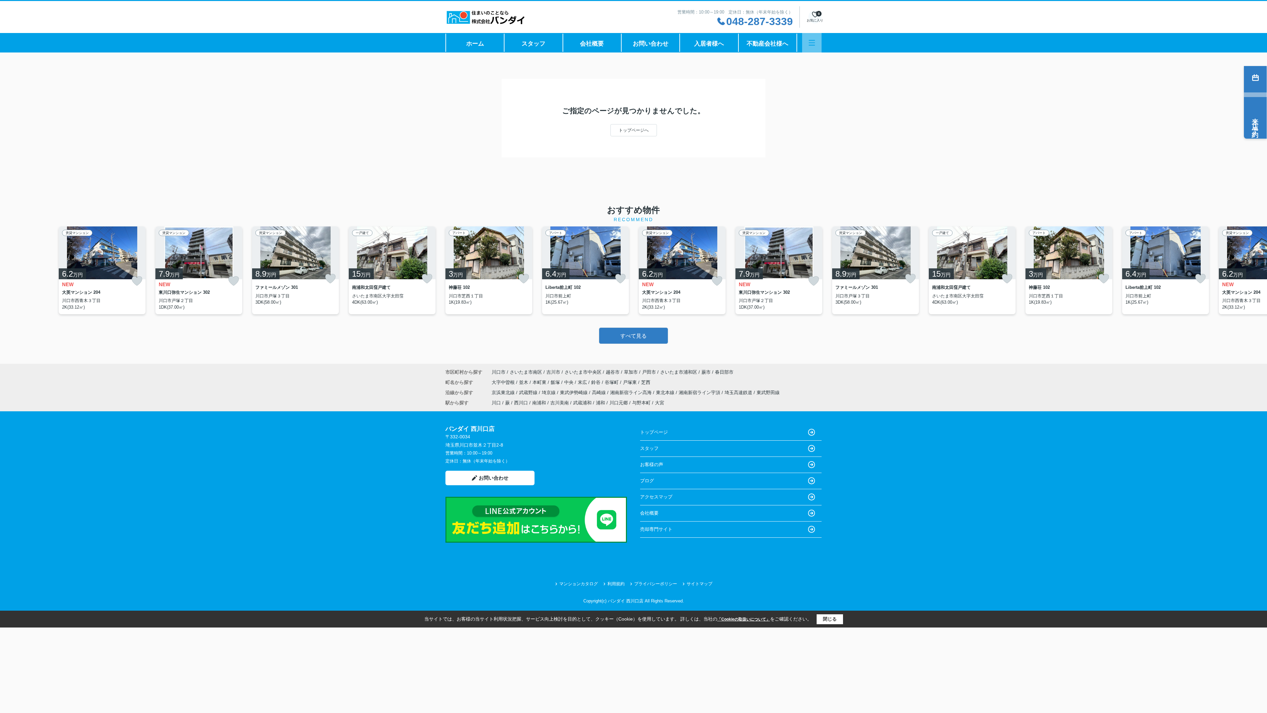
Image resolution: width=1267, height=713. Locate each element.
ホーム (475, 43)
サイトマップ (699, 583)
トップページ (654, 432)
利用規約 (616, 583)
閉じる (830, 619)
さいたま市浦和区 (678, 372)
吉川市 (553, 372)
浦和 (600, 402)
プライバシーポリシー (655, 583)
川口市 (498, 372)
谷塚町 (612, 382)
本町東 (540, 382)
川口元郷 (618, 402)
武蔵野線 (529, 392)
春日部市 (724, 372)
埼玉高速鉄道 (739, 392)
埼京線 (549, 392)
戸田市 (649, 372)
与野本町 (641, 402)
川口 (496, 402)
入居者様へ (709, 43)
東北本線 (666, 392)
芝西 (645, 382)
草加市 (631, 372)
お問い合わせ (650, 43)
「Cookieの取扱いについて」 (743, 619)
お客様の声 (651, 464)
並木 (524, 382)
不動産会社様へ (767, 43)
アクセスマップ (656, 496)
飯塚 (556, 382)
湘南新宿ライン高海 (631, 392)
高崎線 (599, 392)
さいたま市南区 (526, 372)
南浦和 (539, 402)
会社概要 (592, 43)
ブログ (647, 480)
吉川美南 (559, 402)
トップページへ (634, 130)
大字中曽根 (504, 382)
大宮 (659, 402)
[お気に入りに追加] (137, 281)
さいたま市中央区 (583, 372)
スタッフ (533, 43)
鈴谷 (596, 382)
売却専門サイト (656, 529)
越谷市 (613, 372)
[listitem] (488, 270)
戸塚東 (630, 382)
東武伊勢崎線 (574, 392)
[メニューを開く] (811, 42)
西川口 (521, 402)
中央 (569, 382)
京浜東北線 (504, 392)
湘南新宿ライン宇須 (700, 392)
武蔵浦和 (582, 402)
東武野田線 (768, 392)
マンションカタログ (578, 583)
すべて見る (633, 336)
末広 (583, 382)
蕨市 (706, 372)
